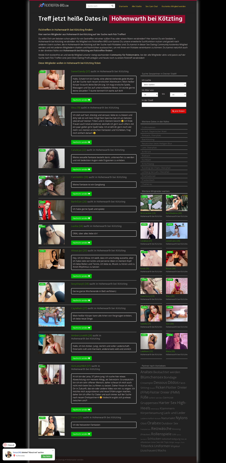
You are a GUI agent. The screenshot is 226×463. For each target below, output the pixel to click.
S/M (174, 434)
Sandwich (143, 439)
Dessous (160, 382)
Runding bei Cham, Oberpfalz (156, 167)
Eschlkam (146, 159)
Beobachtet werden (166, 372)
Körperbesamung (151, 413)
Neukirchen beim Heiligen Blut (157, 143)
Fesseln (152, 388)
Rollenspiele (161, 433)
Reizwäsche (161, 428)
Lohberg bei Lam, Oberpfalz (155, 172)
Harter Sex (168, 402)
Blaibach (146, 155)
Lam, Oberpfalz (149, 147)
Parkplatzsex (145, 429)
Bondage (170, 377)
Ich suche (146, 80)
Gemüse (168, 397)
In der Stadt (147, 100)
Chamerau (147, 184)
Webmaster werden (75, 459)
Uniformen (162, 446)
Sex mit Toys (162, 442)
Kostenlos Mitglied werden (174, 6)
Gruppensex (149, 403)
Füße (144, 397)
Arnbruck (146, 151)
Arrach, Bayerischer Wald (154, 131)
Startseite (123, 6)
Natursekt (168, 418)
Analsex (146, 371)
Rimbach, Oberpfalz (151, 135)
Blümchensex (151, 377)
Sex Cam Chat (152, 6)
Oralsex (154, 423)
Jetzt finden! (179, 111)
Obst (143, 423)
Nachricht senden (80, 100)
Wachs (161, 450)
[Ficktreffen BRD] (53, 6)
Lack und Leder (174, 413)
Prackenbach (148, 180)
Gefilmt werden (155, 397)
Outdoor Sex (169, 423)
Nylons (182, 417)
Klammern (167, 408)
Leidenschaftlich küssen (150, 418)
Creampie (146, 383)
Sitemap (61, 459)
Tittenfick (147, 446)
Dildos (173, 382)
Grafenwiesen (148, 127)
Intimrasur (155, 409)
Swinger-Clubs (180, 442)
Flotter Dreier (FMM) (165, 392)
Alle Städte (137, 6)
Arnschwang (148, 163)
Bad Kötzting (148, 139)
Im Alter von (148, 90)
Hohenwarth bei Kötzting (114, 71)
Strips (171, 442)
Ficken (161, 387)
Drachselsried (148, 176)
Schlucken (154, 438)
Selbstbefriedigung (171, 438)
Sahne (179, 435)
